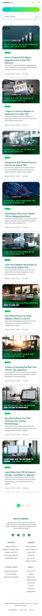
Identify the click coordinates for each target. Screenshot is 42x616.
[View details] (13, 535)
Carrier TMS (31, 552)
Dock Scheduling (11, 574)
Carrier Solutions (31, 546)
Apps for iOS (31, 558)
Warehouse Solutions (11, 571)
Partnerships (31, 577)
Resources (30, 583)
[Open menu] (39, 2)
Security (31, 610)
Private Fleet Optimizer (11, 555)
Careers (31, 574)
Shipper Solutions (11, 546)
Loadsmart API (31, 591)
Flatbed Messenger (11, 558)
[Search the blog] (36, 16)
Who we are (31, 571)
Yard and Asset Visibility (11, 577)
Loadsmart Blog (31, 580)
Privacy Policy (23, 610)
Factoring (31, 555)
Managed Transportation (11, 549)
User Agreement (12, 610)
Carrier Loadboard (31, 549)
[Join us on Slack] (18, 535)
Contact (31, 586)
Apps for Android (30, 561)
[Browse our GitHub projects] (23, 535)
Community (31, 588)
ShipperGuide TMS (11, 552)
